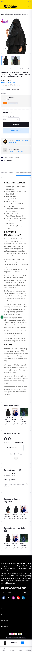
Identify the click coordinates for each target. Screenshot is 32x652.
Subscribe (27, 593)
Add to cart (16, 130)
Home (2, 13)
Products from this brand (16, 151)
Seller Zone (4, 626)
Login (5, 474)
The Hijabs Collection (21, 140)
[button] (5, 36)
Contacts (4, 615)
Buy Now (16, 124)
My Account (4, 620)
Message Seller (13, 142)
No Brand (8, 80)
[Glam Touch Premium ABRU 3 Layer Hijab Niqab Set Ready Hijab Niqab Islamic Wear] (24, 538)
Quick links (4, 609)
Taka (28, 1)
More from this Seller (23, 173)
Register (11, 474)
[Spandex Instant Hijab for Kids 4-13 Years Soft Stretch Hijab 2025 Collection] (8, 538)
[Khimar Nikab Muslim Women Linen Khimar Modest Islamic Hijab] (16, 538)
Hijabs (7, 13)
